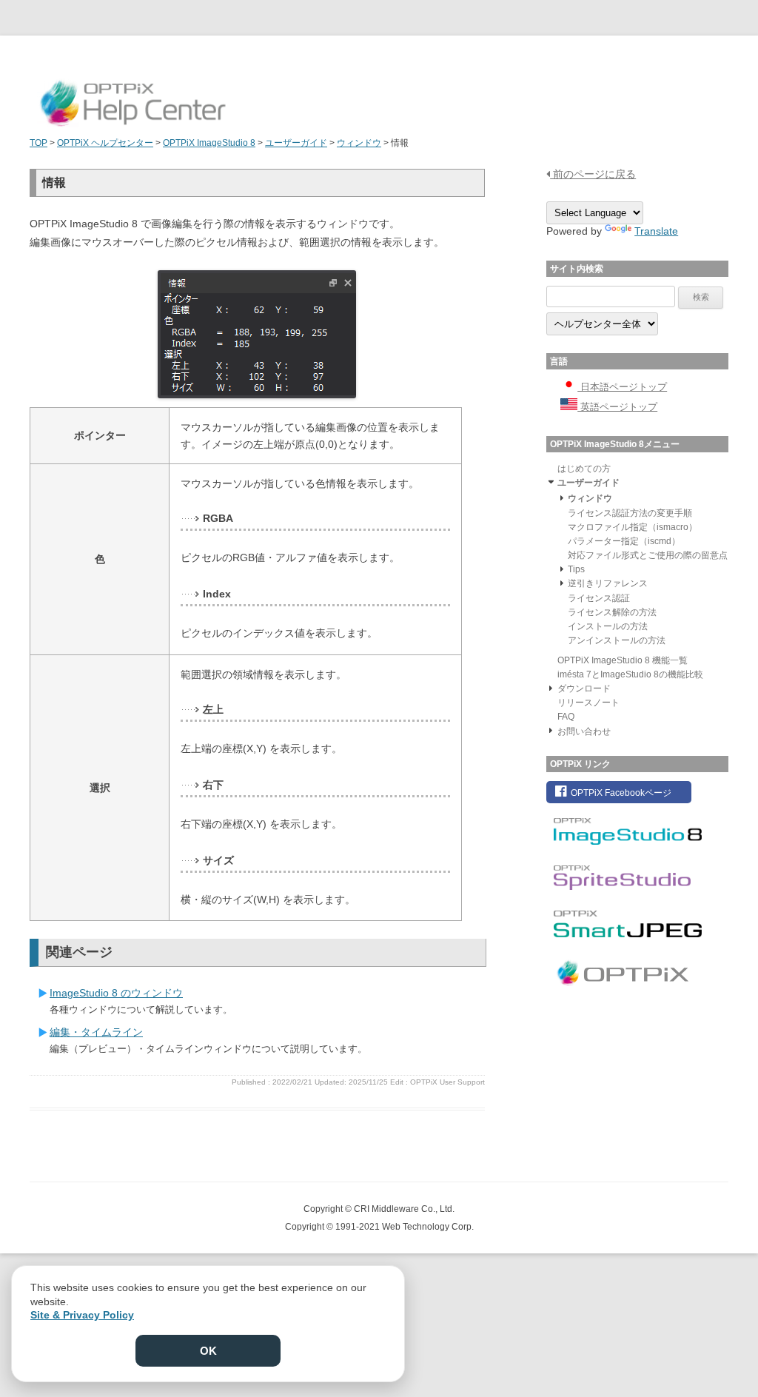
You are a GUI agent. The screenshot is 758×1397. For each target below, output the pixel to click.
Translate (656, 231)
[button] (550, 481)
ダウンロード (584, 688)
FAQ (565, 716)
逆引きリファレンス (608, 583)
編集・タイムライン (96, 1032)
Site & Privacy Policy (82, 1315)
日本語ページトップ (622, 386)
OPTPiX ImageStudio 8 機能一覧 (622, 660)
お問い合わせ (584, 731)
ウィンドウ (590, 498)
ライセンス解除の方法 (612, 612)
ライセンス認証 (599, 598)
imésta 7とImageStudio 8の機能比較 (630, 674)
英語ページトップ (617, 406)
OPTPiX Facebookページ (619, 793)
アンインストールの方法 (616, 640)
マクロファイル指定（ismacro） (632, 527)
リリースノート (588, 702)
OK (208, 1350)
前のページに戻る (593, 174)
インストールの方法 (608, 626)
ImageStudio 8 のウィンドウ (116, 993)
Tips (576, 569)
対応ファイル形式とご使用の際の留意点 (648, 555)
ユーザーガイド (588, 483)
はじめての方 (584, 468)
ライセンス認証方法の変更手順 (630, 513)
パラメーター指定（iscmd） (624, 541)
